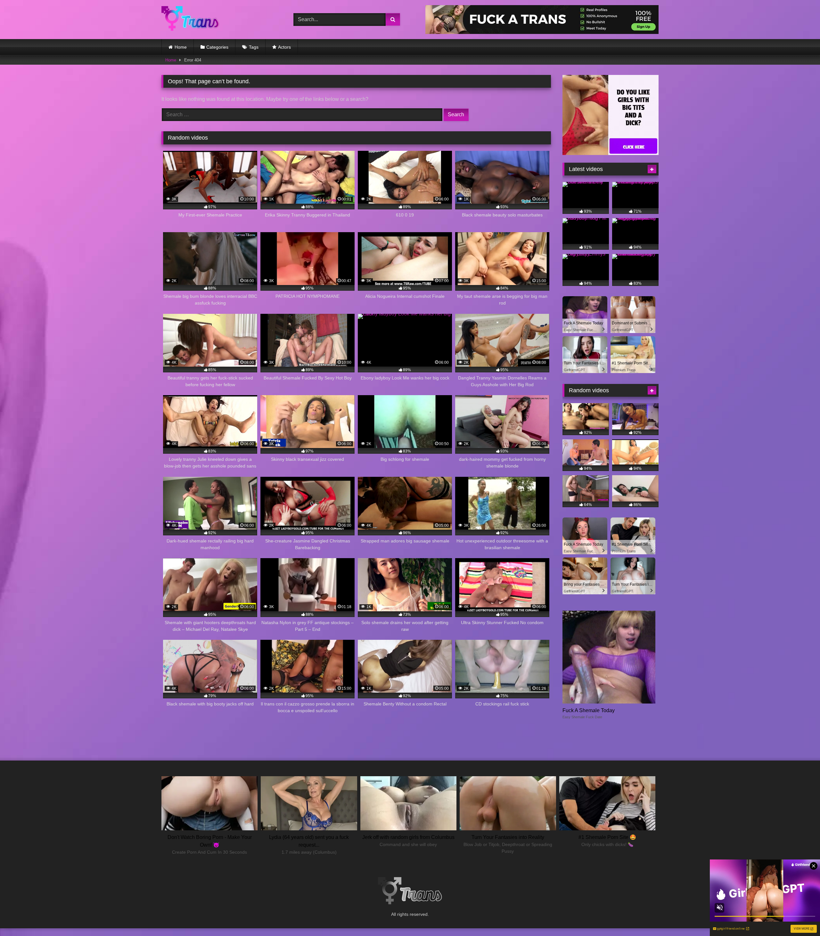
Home (181, 47)
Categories (217, 47)
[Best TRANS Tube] (190, 19)
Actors (284, 47)
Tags (253, 47)
